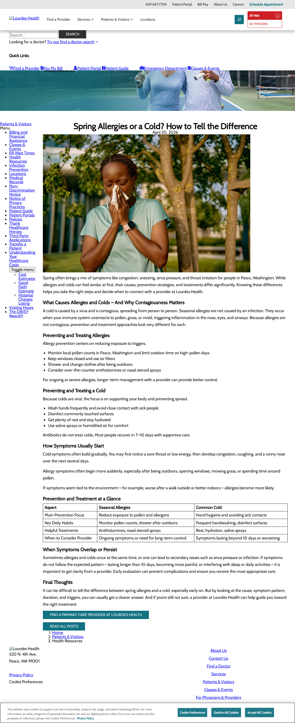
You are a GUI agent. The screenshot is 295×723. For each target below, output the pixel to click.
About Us (220, 4)
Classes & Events (205, 68)
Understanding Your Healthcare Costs (22, 261)
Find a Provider (58, 19)
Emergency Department (165, 68)
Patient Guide (117, 68)
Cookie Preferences (192, 712)
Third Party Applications (20, 237)
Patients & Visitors (115, 19)
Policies (15, 219)
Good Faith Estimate (26, 287)
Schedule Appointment (266, 4)
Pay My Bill (52, 68)
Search (72, 34)
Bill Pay (203, 4)
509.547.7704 (156, 4)
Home (57, 632)
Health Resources (18, 159)
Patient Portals (22, 215)
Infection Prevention (18, 167)
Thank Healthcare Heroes (18, 227)
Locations (147, 19)
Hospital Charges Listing (25, 299)
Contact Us (218, 658)
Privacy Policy (21, 674)
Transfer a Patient (17, 246)
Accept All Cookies (259, 712)
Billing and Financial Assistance (18, 136)
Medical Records (16, 179)
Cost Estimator (26, 276)
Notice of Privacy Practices (17, 202)
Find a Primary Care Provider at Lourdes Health (96, 615)
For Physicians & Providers (218, 697)
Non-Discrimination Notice (22, 190)
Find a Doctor (218, 666)
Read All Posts (64, 626)
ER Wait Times (22, 153)
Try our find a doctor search (70, 41)
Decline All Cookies (226, 712)
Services (84, 19)
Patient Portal (182, 4)
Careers (238, 4)
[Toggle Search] (239, 19)
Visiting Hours (21, 307)
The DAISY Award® (18, 313)
